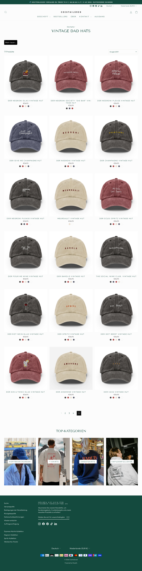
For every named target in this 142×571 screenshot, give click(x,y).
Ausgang (100, 16)
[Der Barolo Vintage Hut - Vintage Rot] (68, 282)
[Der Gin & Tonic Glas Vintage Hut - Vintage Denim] (28, 398)
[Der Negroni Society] (67, 108)
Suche (6, 503)
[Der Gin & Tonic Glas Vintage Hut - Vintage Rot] (23, 398)
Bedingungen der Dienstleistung (15, 510)
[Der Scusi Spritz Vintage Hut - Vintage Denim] (119, 224)
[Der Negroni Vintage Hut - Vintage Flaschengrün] (77, 166)
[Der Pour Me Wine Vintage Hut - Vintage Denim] (28, 282)
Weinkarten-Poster (11, 542)
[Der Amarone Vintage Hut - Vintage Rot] (68, 398)
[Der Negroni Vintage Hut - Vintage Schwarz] (65, 166)
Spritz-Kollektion (10, 538)
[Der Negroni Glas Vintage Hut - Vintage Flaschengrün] (31, 106)
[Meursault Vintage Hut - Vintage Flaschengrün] (72, 224)
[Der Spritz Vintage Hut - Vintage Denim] (74, 340)
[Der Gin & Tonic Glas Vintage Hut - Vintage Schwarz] (20, 398)
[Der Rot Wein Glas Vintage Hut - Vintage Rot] (23, 340)
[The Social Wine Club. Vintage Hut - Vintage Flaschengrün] (122, 282)
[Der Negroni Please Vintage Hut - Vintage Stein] (116, 106)
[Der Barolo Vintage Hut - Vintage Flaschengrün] (77, 282)
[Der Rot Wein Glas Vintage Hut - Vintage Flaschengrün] (31, 340)
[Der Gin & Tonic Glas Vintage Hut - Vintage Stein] (26, 398)
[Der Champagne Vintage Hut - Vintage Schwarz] (111, 166)
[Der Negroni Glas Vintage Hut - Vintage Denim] (28, 106)
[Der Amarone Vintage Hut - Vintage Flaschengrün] (77, 398)
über (73, 16)
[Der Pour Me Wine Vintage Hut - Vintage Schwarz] (20, 282)
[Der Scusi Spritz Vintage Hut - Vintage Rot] (113, 224)
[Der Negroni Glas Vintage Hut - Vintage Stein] (26, 106)
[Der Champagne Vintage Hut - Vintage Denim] (119, 166)
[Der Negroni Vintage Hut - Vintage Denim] (74, 166)
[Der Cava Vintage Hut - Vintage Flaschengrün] (122, 398)
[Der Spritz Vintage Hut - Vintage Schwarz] (65, 340)
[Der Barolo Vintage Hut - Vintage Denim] (74, 282)
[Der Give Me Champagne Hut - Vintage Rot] (23, 166)
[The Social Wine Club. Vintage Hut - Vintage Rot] (116, 282)
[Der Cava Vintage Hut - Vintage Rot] (113, 398)
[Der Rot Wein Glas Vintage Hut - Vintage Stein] (26, 340)
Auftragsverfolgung (11, 524)
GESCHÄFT (43, 16)
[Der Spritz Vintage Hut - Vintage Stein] (71, 340)
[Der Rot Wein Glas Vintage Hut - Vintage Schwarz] (20, 340)
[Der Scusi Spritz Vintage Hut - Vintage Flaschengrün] (122, 224)
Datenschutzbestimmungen (14, 517)
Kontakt (84, 16)
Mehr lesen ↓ (10, 42)
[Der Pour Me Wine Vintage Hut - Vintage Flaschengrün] (31, 282)
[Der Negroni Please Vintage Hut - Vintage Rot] (113, 106)
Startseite (70, 27)
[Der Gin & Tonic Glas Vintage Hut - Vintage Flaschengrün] (31, 398)
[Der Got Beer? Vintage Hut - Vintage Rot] (113, 340)
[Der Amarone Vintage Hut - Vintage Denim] (74, 398)
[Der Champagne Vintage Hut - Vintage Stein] (116, 166)
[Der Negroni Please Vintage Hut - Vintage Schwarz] (111, 106)
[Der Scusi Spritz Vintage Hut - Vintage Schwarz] (111, 224)
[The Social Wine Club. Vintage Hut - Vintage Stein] (119, 282)
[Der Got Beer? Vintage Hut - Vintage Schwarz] (111, 340)
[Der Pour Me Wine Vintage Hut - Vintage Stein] (26, 282)
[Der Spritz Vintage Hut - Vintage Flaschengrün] (77, 340)
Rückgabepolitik (10, 513)
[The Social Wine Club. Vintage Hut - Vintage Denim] (113, 282)
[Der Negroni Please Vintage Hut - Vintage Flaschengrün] (122, 106)
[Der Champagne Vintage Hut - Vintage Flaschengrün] (122, 166)
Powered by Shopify (71, 563)
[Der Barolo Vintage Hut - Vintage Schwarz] (65, 282)
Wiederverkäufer (10, 520)
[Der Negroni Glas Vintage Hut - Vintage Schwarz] (20, 106)
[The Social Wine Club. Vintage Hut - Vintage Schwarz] (111, 282)
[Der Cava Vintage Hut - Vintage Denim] (119, 398)
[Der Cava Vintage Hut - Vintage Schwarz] (111, 398)
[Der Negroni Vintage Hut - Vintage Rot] (68, 166)
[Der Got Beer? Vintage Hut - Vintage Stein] (116, 340)
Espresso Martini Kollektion (13, 531)
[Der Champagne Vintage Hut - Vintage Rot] (113, 166)
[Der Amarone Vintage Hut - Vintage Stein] (71, 398)
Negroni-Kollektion (11, 535)
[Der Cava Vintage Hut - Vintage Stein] (116, 398)
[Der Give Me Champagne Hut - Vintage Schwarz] (20, 166)
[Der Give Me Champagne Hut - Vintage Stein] (26, 166)
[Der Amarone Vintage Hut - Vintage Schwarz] (65, 398)
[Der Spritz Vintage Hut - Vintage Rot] (68, 340)
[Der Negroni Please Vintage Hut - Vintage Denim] (119, 106)
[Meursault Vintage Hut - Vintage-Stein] (70, 224)
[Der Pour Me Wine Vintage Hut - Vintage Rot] (23, 282)
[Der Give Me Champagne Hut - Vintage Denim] (28, 166)
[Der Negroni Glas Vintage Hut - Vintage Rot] (23, 106)
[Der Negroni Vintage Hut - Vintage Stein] (71, 166)
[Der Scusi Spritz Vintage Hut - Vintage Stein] (116, 224)
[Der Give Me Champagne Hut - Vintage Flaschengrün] (31, 166)
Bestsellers (61, 16)
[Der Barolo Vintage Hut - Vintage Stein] (71, 282)
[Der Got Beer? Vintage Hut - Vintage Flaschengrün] (122, 340)
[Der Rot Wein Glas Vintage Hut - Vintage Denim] (28, 340)
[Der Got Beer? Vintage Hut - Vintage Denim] (119, 340)
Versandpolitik (9, 507)
